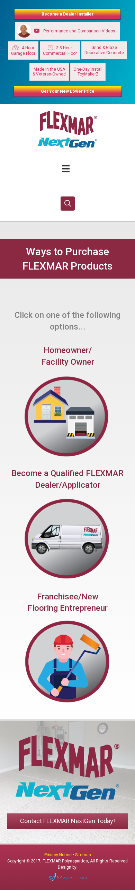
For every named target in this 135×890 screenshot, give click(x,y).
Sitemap (83, 854)
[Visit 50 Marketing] (67, 876)
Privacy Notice (58, 854)
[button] (68, 203)
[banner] (67, 259)
